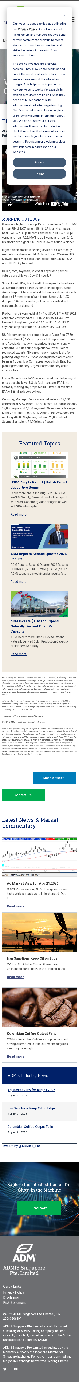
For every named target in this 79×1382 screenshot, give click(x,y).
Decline (39, 173)
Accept (39, 162)
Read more (19, 514)
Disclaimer (11, 1297)
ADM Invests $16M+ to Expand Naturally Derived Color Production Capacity (38, 626)
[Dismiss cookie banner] (64, 15)
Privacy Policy (13, 1292)
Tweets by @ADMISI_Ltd (21, 1146)
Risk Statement (14, 1303)
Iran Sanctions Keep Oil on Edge (32, 958)
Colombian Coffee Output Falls (31, 1034)
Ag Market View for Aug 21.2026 (32, 883)
